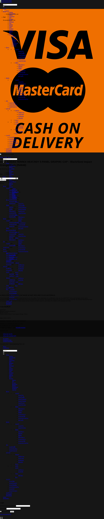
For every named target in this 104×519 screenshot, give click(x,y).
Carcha (14, 46)
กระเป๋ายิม (12, 289)
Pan (10, 175)
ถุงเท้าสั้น (20, 280)
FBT (10, 170)
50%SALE (9, 304)
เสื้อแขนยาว (21, 217)
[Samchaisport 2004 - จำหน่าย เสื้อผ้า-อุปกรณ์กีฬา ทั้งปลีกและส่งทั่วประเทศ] (6, 1)
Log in (12, 511)
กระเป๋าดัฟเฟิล (13, 293)
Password (3, 508)
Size (1, 174)
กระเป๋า (8, 135)
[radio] (7, 173)
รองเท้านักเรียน (13, 104)
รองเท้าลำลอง (22, 213)
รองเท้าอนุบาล (13, 106)
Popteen (14, 44)
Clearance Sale (7, 340)
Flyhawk (11, 174)
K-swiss (11, 28)
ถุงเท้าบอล (21, 266)
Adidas (11, 12)
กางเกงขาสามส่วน (23, 226)
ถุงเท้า (17, 276)
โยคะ (16, 282)
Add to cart (3, 180)
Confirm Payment (7, 341)
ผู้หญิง (7, 230)
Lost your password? (5, 514)
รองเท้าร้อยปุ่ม (22, 209)
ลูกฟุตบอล (21, 268)
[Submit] (3, 6)
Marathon (14, 40)
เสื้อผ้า (17, 238)
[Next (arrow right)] (2, 518)
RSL (10, 185)
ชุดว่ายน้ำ (20, 228)
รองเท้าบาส (21, 211)
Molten (14, 41)
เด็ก (7, 101)
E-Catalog (9, 302)
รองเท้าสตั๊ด (21, 205)
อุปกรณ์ (8, 108)
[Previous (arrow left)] (0, 518)
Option (14, 188)
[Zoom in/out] (2, 517)
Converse (11, 168)
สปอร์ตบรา (21, 240)
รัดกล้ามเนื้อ (12, 216)
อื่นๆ (16, 285)
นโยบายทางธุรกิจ (7, 334)
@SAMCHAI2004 (20, 327)
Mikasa (11, 184)
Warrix (11, 167)
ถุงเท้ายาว (21, 278)
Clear (4, 176)
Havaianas (15, 43)
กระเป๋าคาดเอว (13, 147)
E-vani (14, 39)
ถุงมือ (16, 274)
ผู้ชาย (7, 200)
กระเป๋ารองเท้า (13, 291)
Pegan (11, 26)
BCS (10, 173)
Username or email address (8, 505)
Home (1, 157)
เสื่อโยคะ (20, 284)
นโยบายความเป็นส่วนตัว (9, 336)
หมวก (16, 272)
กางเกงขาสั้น (21, 224)
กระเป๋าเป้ (11, 297)
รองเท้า (17, 49)
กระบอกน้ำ (9, 270)
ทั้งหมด (11, 187)
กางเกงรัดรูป (12, 230)
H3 (13, 37)
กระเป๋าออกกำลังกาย (11, 253)
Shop (7, 11)
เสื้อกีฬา (20, 219)
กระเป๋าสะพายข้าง (14, 143)
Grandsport (12, 13)
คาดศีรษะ (8, 268)
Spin (10, 179)
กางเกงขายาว (22, 222)
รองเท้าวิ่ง (21, 203)
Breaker (11, 171)
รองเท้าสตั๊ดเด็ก (13, 190)
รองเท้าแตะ (9, 148)
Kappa (11, 177)
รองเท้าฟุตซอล (22, 207)
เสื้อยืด (20, 221)
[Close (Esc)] (0, 517)
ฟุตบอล (17, 263)
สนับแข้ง (20, 270)
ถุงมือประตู (21, 264)
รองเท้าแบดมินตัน (14, 192)
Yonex (11, 30)
